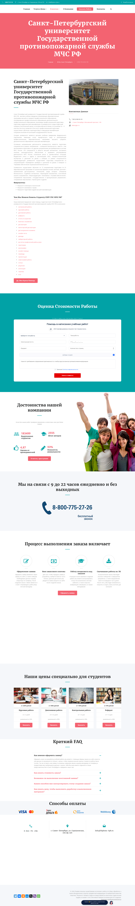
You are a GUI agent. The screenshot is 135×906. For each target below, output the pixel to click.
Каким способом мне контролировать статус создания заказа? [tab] (62, 784)
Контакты (101, 9)
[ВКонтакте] (19, 896)
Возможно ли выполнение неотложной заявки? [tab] (56, 778)
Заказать (26, 725)
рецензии (21, 266)
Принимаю (67, 369)
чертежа (21, 271)
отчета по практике (24, 219)
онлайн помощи (23, 251)
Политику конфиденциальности (70, 369)
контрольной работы (25, 207)
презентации (22, 257)
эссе (19, 274)
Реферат (109, 710)
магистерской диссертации (27, 227)
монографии (22, 248)
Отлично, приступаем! (39, 459)
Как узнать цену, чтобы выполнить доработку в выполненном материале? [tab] (62, 790)
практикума (22, 245)
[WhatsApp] (38, 896)
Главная (26, 9)
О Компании (68, 9)
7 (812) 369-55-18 (77, 119)
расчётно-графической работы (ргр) (29, 242)
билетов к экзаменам (25, 221)
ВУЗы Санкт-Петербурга (64, 62)
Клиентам (54, 9)
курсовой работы (23, 210)
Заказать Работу (85, 9)
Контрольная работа (81, 710)
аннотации (21, 268)
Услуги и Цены (39, 9)
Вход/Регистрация (128, 2)
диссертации (22, 224)
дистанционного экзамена (26, 230)
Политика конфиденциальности (111, 899)
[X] (31, 896)
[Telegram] (15, 896)
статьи (20, 263)
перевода (21, 254)
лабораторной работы (25, 239)
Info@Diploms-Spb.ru (53, 2)
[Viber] (34, 896)
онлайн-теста (22, 233)
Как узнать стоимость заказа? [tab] (47, 773)
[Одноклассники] (23, 896)
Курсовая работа (26, 710)
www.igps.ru (76, 125)
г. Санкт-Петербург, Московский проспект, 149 (86, 122)
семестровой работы (25, 260)
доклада (20, 236)
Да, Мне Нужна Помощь (25, 281)
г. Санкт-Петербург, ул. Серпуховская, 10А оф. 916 (30, 2)
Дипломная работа (53, 710)
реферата (21, 216)
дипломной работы (24, 213)
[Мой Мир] (27, 896)
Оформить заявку (67, 593)
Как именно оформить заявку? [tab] (48, 755)
